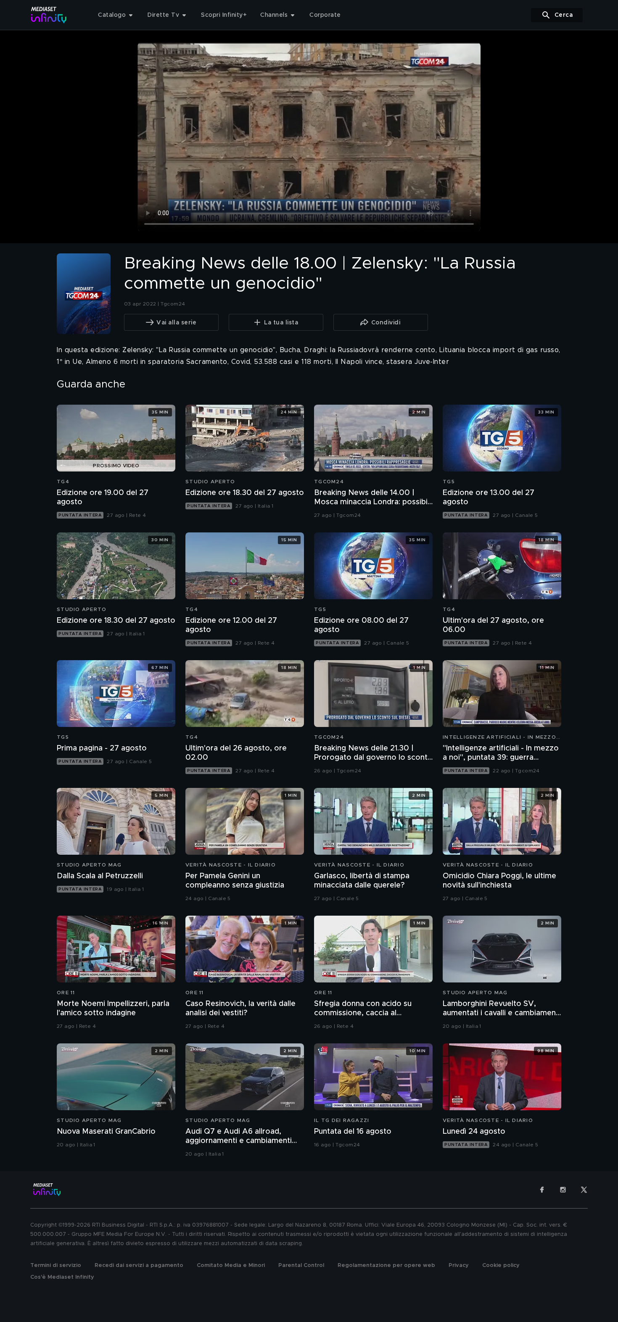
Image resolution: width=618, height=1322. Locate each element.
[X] (584, 1189)
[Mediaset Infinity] (49, 15)
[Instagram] (563, 1189)
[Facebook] (542, 1189)
